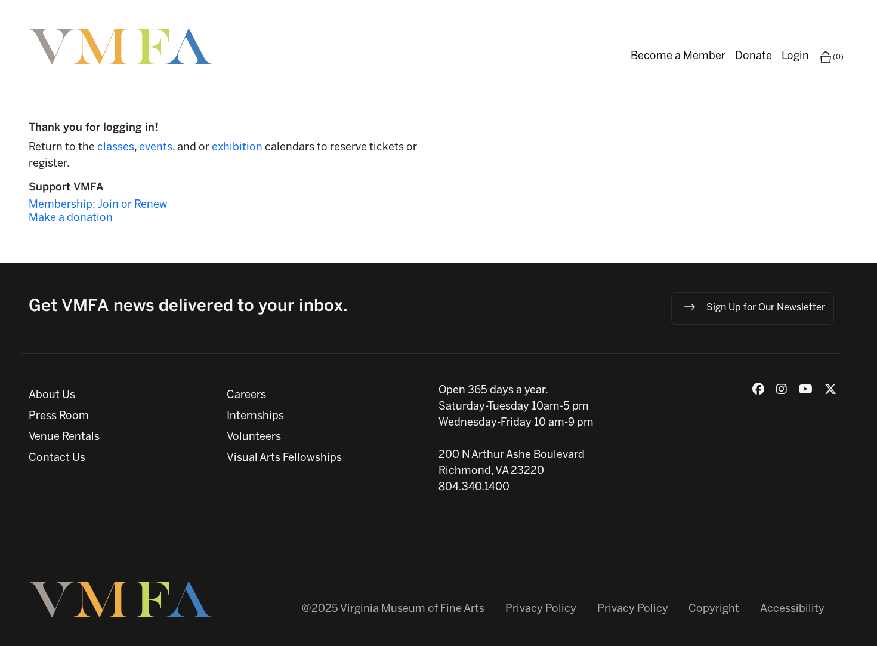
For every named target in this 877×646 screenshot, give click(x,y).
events (155, 148)
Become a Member (678, 56)
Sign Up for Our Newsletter (765, 308)
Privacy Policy (540, 609)
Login (795, 56)
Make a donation (71, 218)
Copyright (713, 609)
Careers (246, 395)
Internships (255, 416)
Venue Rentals (64, 437)
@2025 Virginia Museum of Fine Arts (393, 609)
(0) (838, 57)
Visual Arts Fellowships (284, 458)
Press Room (59, 416)
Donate (753, 56)
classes (115, 148)
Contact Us (57, 458)
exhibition (238, 148)
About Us (52, 395)
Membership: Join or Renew (98, 205)
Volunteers (254, 437)
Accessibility (792, 609)
